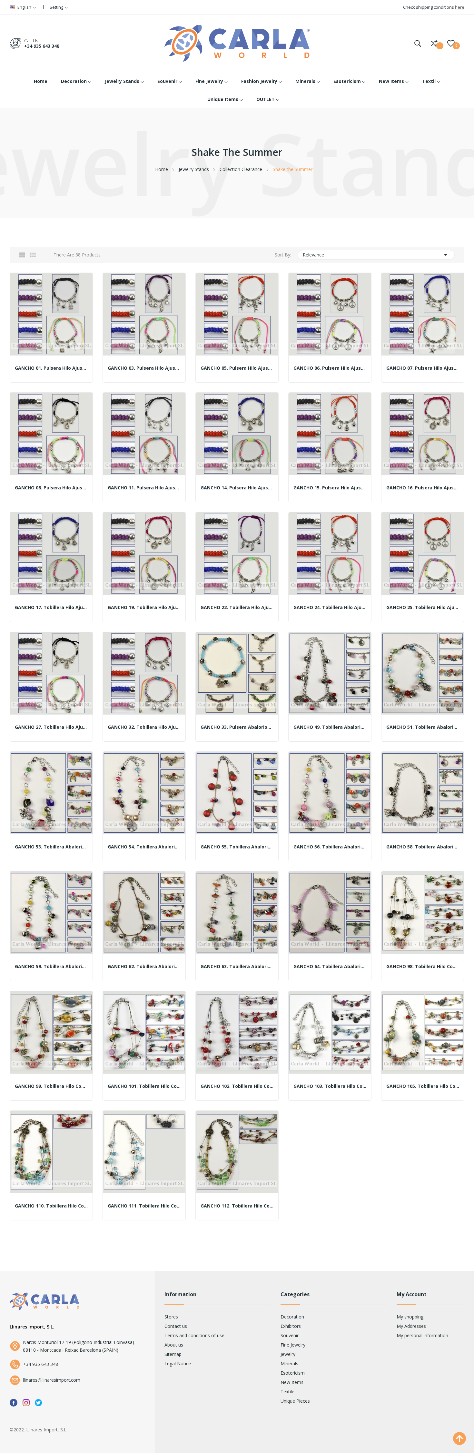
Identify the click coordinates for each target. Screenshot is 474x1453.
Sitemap (173, 1354)
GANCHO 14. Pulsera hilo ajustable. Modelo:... (237, 488)
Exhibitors (291, 1326)
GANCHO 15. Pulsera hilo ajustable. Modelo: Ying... (329, 488)
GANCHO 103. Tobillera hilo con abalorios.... (329, 1086)
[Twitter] (38, 1402)
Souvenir (290, 1335)
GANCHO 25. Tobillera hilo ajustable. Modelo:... (422, 607)
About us (173, 1345)
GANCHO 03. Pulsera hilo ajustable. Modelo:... (144, 368)
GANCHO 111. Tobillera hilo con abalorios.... (144, 1206)
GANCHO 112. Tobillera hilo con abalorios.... (237, 1206)
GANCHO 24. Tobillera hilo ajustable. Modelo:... (329, 607)
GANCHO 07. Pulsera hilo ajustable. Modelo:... (422, 368)
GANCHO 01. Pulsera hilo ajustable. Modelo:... (51, 368)
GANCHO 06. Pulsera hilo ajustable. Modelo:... (329, 368)
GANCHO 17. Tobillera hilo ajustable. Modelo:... (51, 607)
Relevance (376, 255)
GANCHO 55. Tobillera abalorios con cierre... (237, 847)
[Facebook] (13, 1402)
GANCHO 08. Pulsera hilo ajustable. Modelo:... (51, 488)
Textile (287, 1391)
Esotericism (293, 1373)
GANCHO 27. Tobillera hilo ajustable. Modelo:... (51, 727)
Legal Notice (177, 1363)
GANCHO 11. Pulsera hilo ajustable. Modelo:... (144, 488)
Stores (171, 1317)
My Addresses (411, 1326)
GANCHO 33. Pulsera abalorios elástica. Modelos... (237, 727)
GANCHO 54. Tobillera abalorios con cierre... (144, 847)
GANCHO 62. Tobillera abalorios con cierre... (144, 966)
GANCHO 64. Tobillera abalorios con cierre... (329, 966)
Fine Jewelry (293, 1345)
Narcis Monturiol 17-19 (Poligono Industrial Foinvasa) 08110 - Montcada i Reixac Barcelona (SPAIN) (78, 1346)
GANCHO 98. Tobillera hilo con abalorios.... (422, 966)
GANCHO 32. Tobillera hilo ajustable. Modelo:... (144, 727)
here (459, 7)
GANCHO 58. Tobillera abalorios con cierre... (422, 847)
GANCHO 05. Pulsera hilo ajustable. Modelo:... (237, 368)
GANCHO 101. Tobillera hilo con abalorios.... (144, 1086)
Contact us (175, 1326)
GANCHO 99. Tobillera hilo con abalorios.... (51, 1086)
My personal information (422, 1335)
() (451, 43)
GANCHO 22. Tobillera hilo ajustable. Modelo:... (237, 607)
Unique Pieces (295, 1401)
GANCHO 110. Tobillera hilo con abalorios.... (51, 1206)
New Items (292, 1382)
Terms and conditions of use (194, 1335)
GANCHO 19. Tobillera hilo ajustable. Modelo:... (144, 607)
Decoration (292, 1317)
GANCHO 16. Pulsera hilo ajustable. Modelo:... (422, 488)
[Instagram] (26, 1402)
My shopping (410, 1317)
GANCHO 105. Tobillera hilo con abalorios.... (422, 1086)
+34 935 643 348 (41, 46)
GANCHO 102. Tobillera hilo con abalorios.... (237, 1086)
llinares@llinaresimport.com (51, 1380)
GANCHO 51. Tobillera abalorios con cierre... (422, 727)
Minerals (289, 1363)
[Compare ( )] (434, 43)
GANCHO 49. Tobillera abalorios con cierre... (329, 727)
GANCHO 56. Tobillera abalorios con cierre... (329, 847)
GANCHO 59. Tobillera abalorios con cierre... (51, 966)
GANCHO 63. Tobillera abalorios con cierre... (237, 966)
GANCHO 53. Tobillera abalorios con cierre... (51, 847)
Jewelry (288, 1354)
